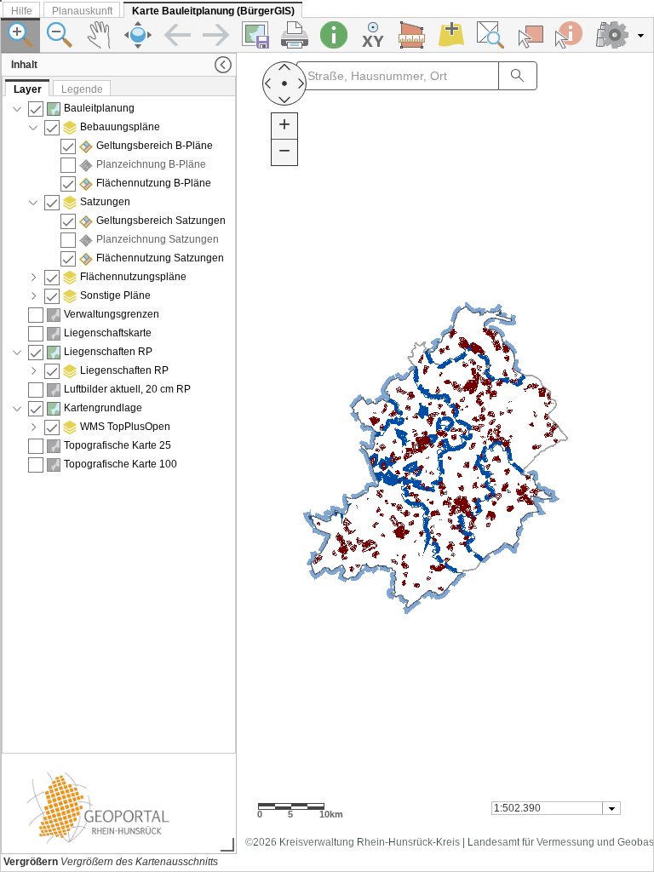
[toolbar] (327, 35)
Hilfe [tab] (21, 11)
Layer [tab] (28, 89)
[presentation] (119, 424)
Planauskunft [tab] (82, 11)
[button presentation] (612, 808)
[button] (624, 34)
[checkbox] (36, 109)
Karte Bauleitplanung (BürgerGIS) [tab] (213, 11)
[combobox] (556, 808)
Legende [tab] (82, 89)
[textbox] (548, 808)
